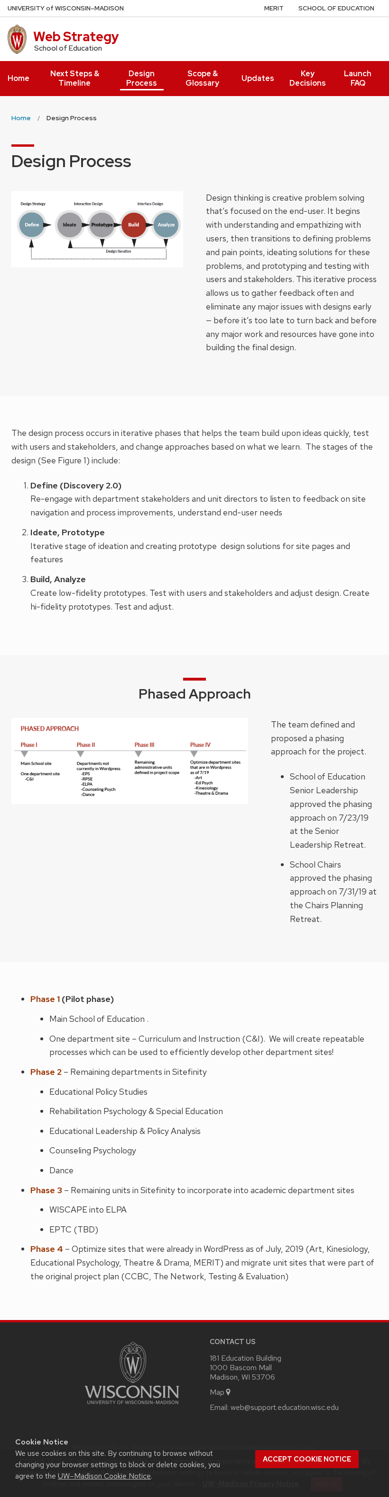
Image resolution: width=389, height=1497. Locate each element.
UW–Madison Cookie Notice (104, 1476)
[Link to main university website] (131, 1406)
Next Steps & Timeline (74, 78)
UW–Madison (66, 8)
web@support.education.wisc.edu (285, 1407)
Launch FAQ (357, 78)
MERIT (274, 8)
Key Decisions (307, 78)
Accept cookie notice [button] (307, 1459)
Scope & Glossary (202, 78)
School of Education (336, 8)
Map (217, 1392)
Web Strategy (76, 36)
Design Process (141, 78)
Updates (257, 78)
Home (18, 78)
